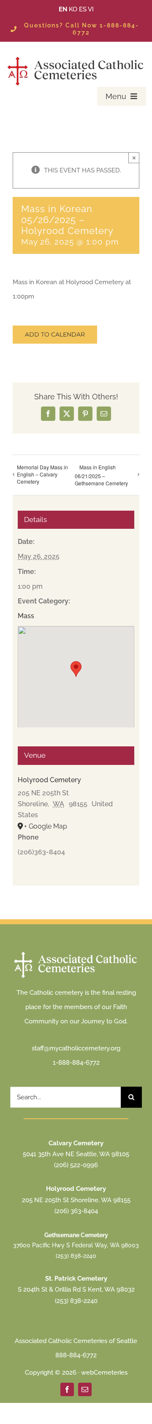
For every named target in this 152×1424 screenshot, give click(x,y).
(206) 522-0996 (76, 1165)
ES (83, 9)
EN (63, 9)
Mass (26, 616)
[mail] (85, 1389)
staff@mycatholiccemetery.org (76, 1048)
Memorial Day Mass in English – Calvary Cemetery (42, 474)
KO (73, 9)
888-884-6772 (76, 1355)
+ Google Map (45, 826)
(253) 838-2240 (76, 1255)
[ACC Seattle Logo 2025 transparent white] (76, 952)
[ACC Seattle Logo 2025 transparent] (76, 57)
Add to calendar (55, 334)
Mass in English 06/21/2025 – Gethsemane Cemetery (101, 475)
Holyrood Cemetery (49, 780)
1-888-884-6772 (76, 1062)
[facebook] (67, 1389)
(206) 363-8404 (76, 1211)
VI (91, 9)
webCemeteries (104, 1372)
